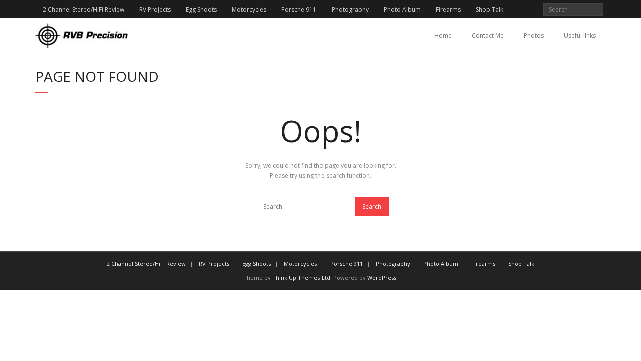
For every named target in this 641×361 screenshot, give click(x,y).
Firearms (448, 9)
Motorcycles (249, 9)
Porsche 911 (298, 9)
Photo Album (402, 9)
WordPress (381, 277)
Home (443, 35)
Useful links (580, 35)
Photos (534, 35)
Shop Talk (489, 9)
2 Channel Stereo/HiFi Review (83, 9)
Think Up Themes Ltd (301, 277)
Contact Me (488, 35)
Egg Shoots (201, 9)
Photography (350, 9)
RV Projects (155, 9)
